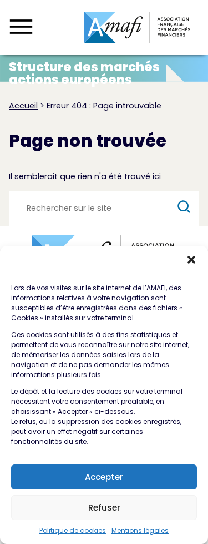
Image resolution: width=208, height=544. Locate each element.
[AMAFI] (137, 27)
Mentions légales (140, 530)
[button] (191, 259)
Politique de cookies (72, 530)
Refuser (104, 507)
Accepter (104, 477)
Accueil (23, 105)
